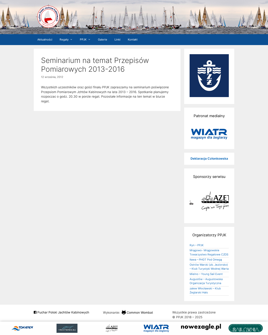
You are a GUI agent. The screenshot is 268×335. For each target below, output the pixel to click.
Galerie (102, 39)
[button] (209, 134)
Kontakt (132, 39)
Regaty (64, 39)
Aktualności (44, 39)
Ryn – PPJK (197, 245)
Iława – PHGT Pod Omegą (206, 259)
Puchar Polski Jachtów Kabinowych (62, 312)
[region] (209, 134)
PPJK (83, 39)
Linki (117, 39)
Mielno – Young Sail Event (206, 274)
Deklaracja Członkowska (209, 158)
